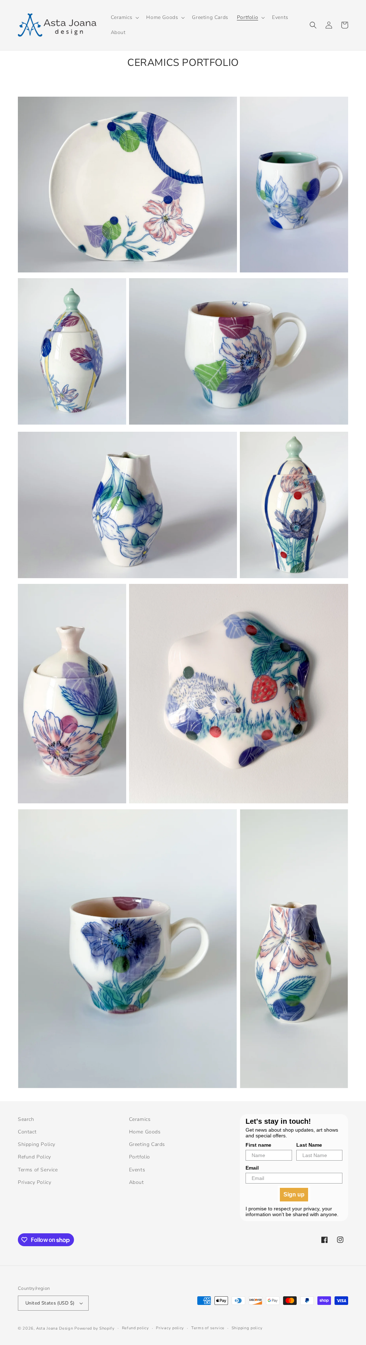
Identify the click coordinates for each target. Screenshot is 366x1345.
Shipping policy (247, 1328)
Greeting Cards (147, 1144)
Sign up (294, 1194)
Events (137, 1169)
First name (258, 1145)
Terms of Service (38, 1169)
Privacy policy (170, 1328)
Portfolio (139, 1156)
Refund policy (135, 1328)
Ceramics (140, 1119)
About (136, 1182)
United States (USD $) (49, 1303)
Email (252, 1168)
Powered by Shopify (94, 1328)
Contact (27, 1131)
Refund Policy (34, 1156)
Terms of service (207, 1328)
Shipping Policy (36, 1144)
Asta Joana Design (54, 1328)
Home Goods (145, 1131)
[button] (124, 17)
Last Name (309, 1145)
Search (26, 1119)
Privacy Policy (34, 1182)
